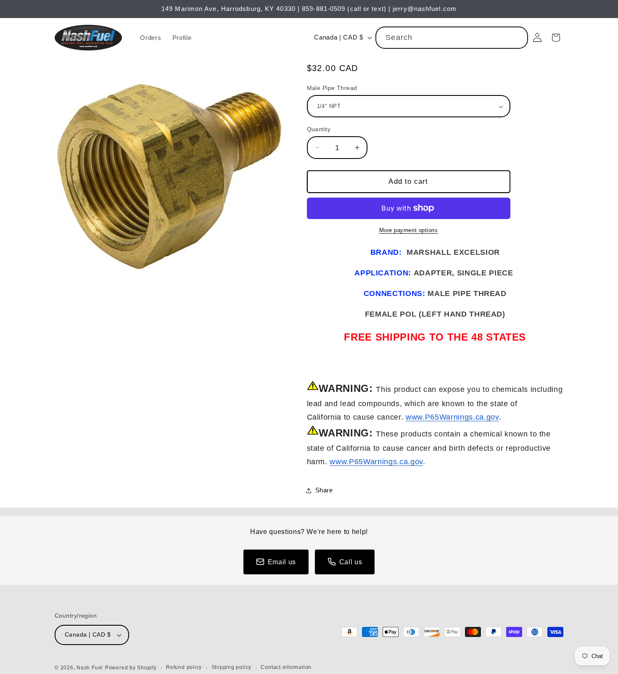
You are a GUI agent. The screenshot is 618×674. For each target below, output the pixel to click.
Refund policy (184, 667)
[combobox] (451, 37)
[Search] (517, 37)
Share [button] (324, 490)
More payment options (408, 230)
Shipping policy (231, 667)
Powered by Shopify (131, 668)
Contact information (286, 667)
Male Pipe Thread (332, 88)
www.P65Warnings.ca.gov (452, 417)
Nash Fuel (90, 668)
